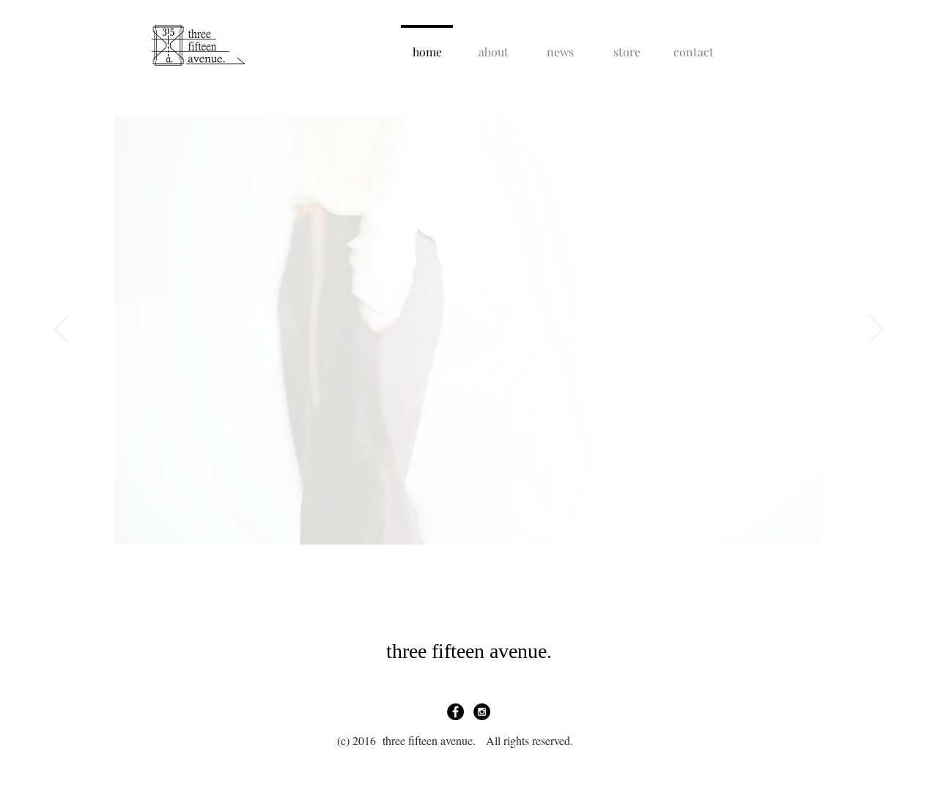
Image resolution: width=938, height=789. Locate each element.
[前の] (61, 330)
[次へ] (875, 330)
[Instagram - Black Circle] (481, 711)
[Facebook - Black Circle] (455, 711)
